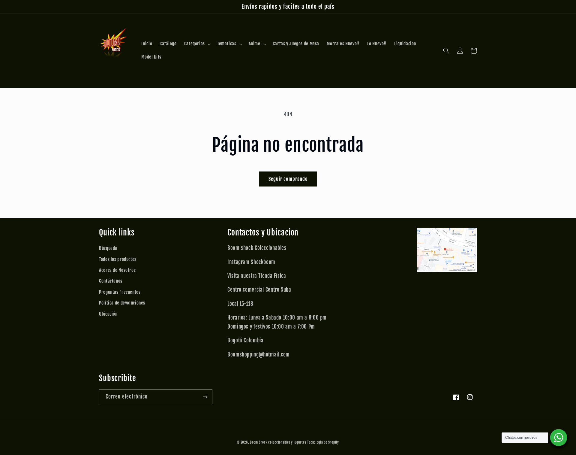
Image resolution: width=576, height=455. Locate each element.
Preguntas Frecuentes (120, 292)
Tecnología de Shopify (323, 442)
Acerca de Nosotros (117, 270)
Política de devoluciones (122, 303)
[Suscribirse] (205, 396)
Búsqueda (108, 248)
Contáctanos (110, 281)
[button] (196, 44)
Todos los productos (117, 259)
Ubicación (108, 314)
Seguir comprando (288, 179)
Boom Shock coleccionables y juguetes (278, 442)
